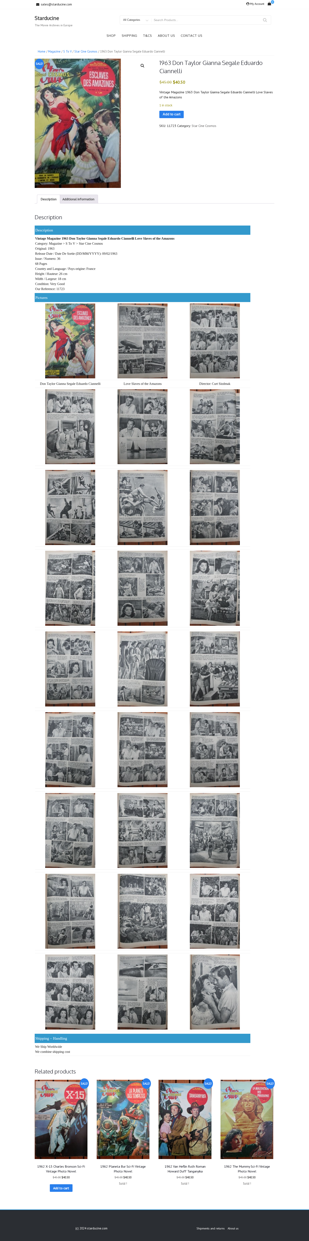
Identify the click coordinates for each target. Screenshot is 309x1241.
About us (166, 36)
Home (41, 51)
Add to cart (171, 114)
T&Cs (147, 36)
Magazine (54, 51)
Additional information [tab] (78, 199)
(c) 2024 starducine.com (91, 1228)
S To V (67, 51)
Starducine (47, 18)
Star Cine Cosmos (85, 51)
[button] (142, 66)
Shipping (129, 36)
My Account (257, 4)
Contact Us (191, 36)
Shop (111, 36)
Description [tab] (49, 199)
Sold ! (123, 1183)
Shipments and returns (211, 1228)
